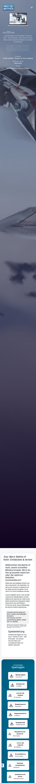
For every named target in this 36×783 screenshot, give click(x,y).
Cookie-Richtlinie (16, 627)
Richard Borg (12, 68)
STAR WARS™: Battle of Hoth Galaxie (18, 58)
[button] (32, 7)
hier (11, 621)
